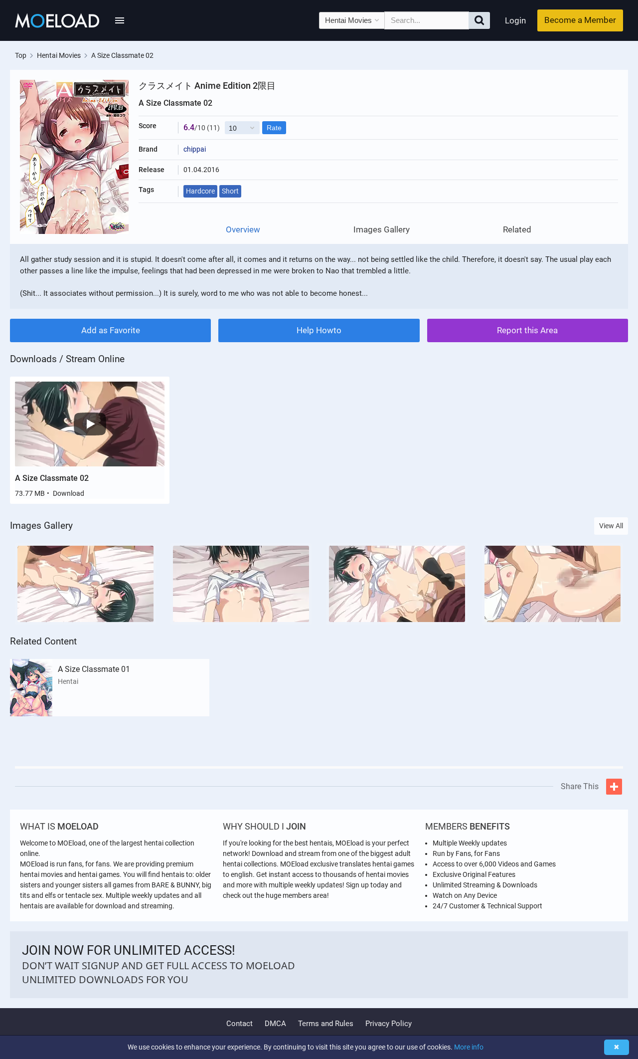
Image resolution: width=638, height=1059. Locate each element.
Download (68, 493)
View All (611, 526)
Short (230, 191)
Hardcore (200, 191)
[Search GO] (479, 20)
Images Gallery (381, 229)
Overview (243, 229)
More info (468, 1047)
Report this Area (527, 330)
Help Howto (319, 330)
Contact (239, 1023)
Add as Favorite (110, 330)
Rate (274, 128)
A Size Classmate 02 (52, 478)
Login (515, 20)
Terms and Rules (325, 1023)
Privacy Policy (388, 1023)
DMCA (275, 1023)
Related (517, 229)
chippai (194, 149)
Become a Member (580, 20)
